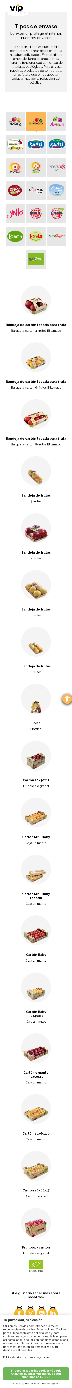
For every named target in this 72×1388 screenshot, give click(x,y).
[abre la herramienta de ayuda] (67, 699)
